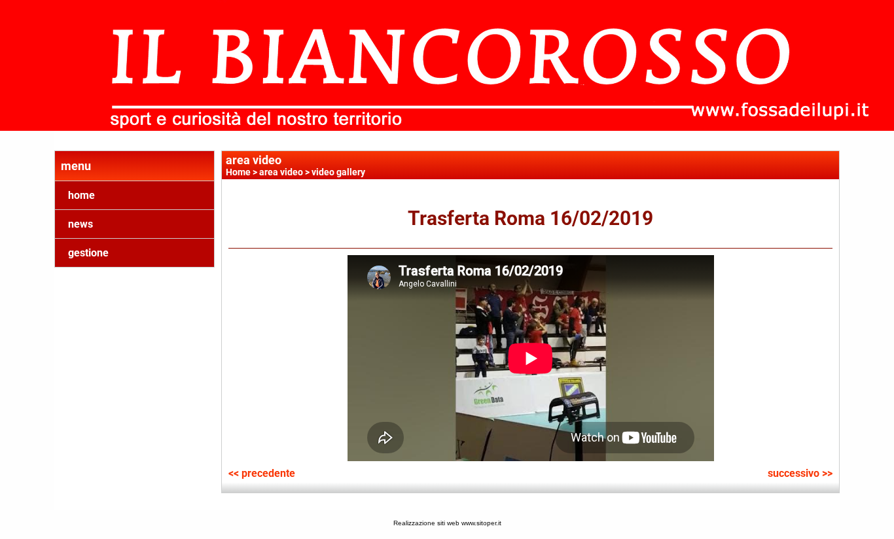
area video (281, 172)
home (81, 195)
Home (238, 172)
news (80, 224)
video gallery (338, 172)
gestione (88, 253)
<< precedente (261, 473)
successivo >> (800, 473)
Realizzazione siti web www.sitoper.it (447, 523)
